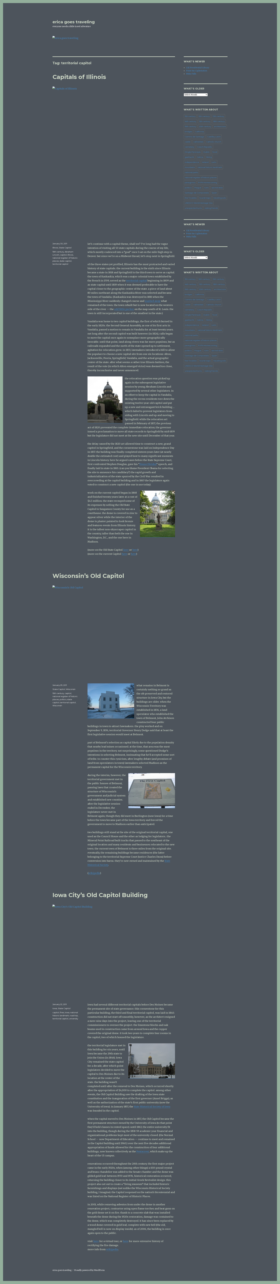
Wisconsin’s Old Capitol (88, 575)
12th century (204, 116)
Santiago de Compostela (197, 193)
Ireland (205, 162)
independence (192, 162)
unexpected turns (193, 208)
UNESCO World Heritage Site (199, 203)
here (126, 549)
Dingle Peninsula (193, 152)
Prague (197, 187)
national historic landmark (210, 167)
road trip (74, 1015)
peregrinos (190, 182)
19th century (58, 252)
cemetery (189, 147)
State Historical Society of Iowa (152, 1106)
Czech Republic (204, 147)
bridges (188, 131)
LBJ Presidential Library (197, 67)
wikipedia (94, 873)
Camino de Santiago (194, 136)
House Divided (147, 464)
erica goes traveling (73, 21)
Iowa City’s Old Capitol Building (100, 895)
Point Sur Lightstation (196, 70)
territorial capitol (60, 264)
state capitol (65, 261)
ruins (206, 187)
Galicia (200, 157)
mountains (190, 167)
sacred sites (217, 187)
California (199, 131)
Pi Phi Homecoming (207, 182)
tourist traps (205, 198)
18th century (219, 121)
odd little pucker (124, 309)
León (213, 162)
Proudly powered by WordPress (89, 1270)
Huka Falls (191, 74)
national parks (191, 172)
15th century (204, 121)
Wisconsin (70, 689)
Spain (214, 193)
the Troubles (191, 198)
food (214, 152)
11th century (190, 116)
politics (63, 699)
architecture (220, 126)
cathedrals (198, 142)
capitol (63, 255)
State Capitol (65, 247)
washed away (152, 301)
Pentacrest (142, 1151)
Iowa (54, 1008)
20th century (205, 126)
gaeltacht (189, 157)
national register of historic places (201, 177)
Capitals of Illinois (79, 76)
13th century (218, 116)
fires (62, 1012)
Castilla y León (214, 136)
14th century (190, 121)
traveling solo (220, 198)
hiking (209, 157)
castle (187, 142)
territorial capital (136, 280)
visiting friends (211, 208)
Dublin (206, 152)
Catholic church (213, 142)
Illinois (55, 247)
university (73, 1018)
